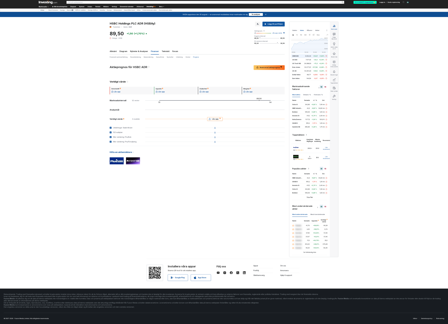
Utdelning (179, 57)
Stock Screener (53, 10)
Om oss (283, 266)
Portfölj (256, 270)
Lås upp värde (277, 33)
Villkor (415, 318)
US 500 (294, 60)
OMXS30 (295, 56)
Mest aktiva (296, 95)
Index (302, 30)
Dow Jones (296, 67)
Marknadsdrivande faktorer (301, 87)
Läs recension (326, 148)
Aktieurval (140, 6)
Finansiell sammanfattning (119, 57)
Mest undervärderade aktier (302, 207)
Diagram (123, 51)
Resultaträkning (135, 57)
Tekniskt (166, 51)
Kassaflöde (160, 57)
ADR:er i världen (80, 10)
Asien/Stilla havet (129, 10)
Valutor (294, 30)
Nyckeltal (170, 57)
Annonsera (284, 270)
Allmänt (113, 51)
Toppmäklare (298, 135)
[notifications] (403, 2)
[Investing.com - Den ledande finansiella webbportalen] (48, 2)
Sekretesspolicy (426, 318)
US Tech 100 (296, 63)
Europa (109, 10)
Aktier (42, 10)
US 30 (294, 71)
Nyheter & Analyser (139, 51)
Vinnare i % (307, 95)
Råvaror (309, 30)
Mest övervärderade (317, 214)
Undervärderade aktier (149, 10)
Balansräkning (148, 57)
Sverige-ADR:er (93, 10)
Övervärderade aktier (165, 10)
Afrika (138, 10)
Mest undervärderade (300, 214)
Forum (175, 51)
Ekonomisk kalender (127, 6)
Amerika (102, 10)
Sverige (62, 10)
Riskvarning (440, 318)
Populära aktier (299, 168)
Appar (255, 266)
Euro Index (296, 78)
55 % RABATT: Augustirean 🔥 (365, 2)
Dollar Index (296, 75)
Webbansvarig (259, 275)
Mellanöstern (118, 10)
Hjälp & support (286, 275)
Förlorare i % (318, 95)
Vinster (188, 57)
